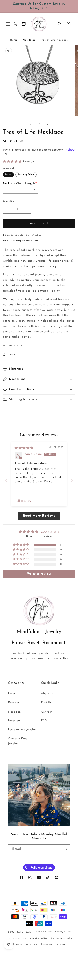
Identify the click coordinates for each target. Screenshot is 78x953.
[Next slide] (72, 480)
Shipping (8, 235)
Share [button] (11, 354)
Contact (46, 711)
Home (13, 40)
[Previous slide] (6, 480)
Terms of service (17, 938)
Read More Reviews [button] (39, 515)
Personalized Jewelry (22, 729)
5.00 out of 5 (49, 532)
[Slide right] (47, 123)
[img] (24, 448)
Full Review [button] (23, 501)
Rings (12, 693)
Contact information (62, 938)
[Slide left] (30, 123)
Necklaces (29, 40)
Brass (8, 174)
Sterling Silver (26, 174)
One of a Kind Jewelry (18, 741)
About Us (47, 693)
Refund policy (43, 932)
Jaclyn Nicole (24, 932)
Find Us (46, 702)
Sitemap (61, 944)
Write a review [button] (39, 574)
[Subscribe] (65, 849)
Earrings (14, 702)
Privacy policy (63, 932)
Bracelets (14, 720)
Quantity (8, 201)
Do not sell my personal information (32, 944)
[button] (8, 24)
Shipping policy (38, 938)
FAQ (44, 720)
